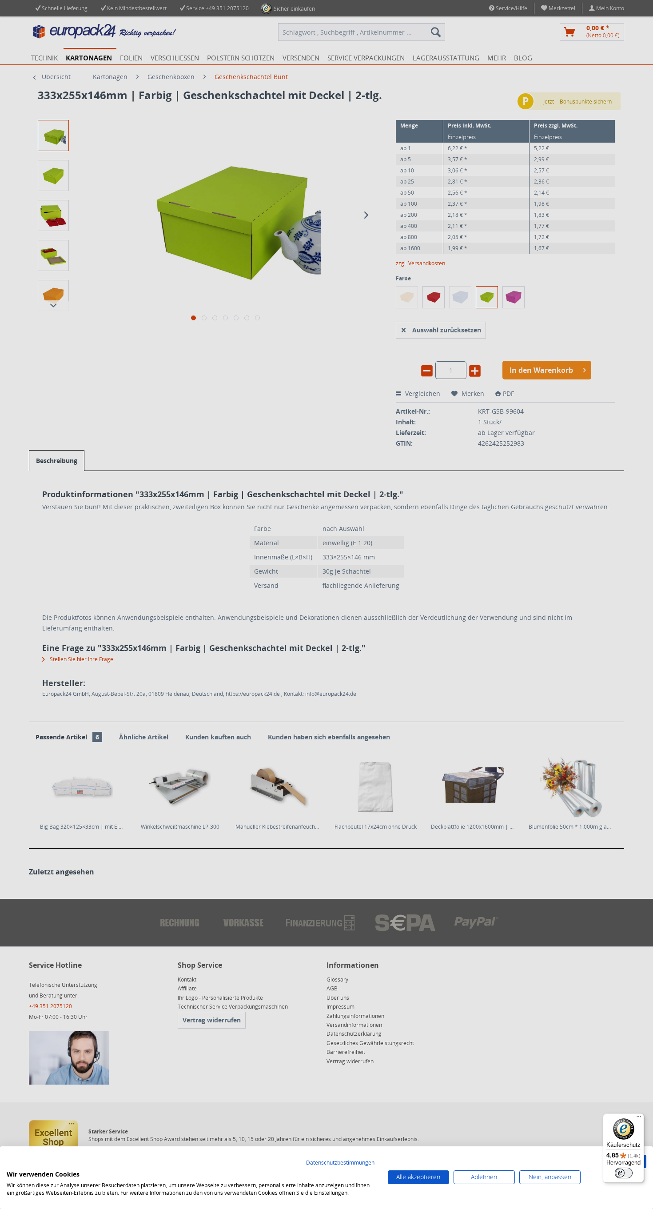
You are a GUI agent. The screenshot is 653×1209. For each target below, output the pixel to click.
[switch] (624, 1173)
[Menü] (638, 1118)
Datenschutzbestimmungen (340, 1162)
